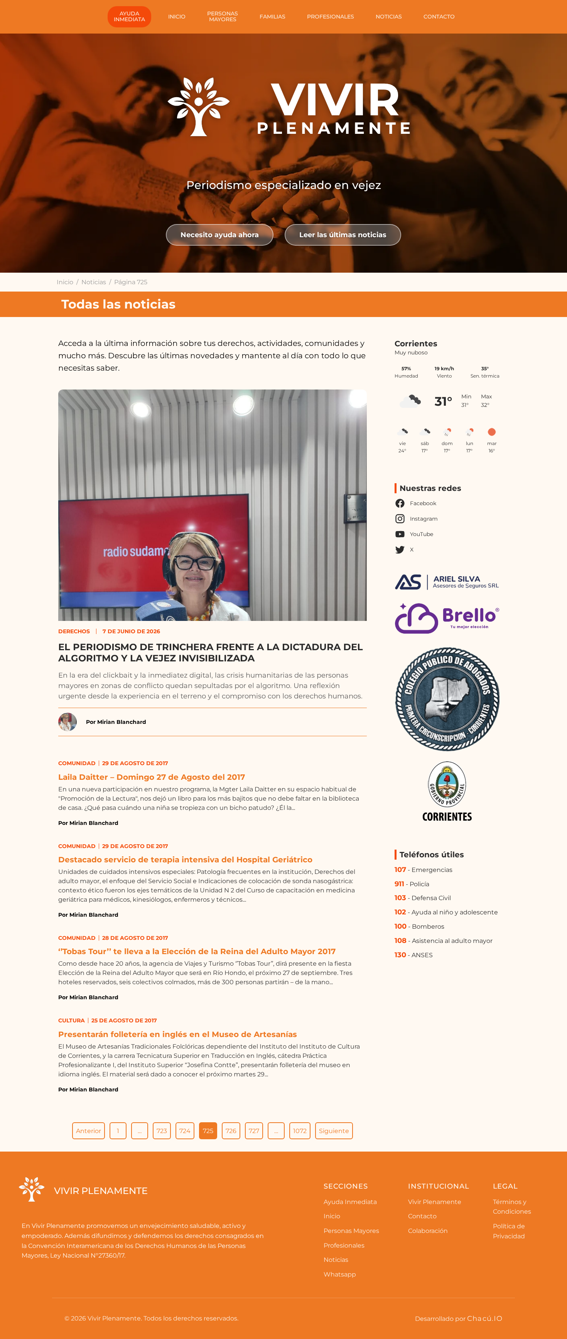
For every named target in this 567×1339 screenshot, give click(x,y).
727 (254, 1131)
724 (185, 1131)
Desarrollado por (459, 1318)
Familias (272, 16)
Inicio (177, 16)
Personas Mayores (351, 1230)
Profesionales (330, 16)
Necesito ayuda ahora (220, 235)
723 (162, 1131)
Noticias (389, 16)
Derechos (74, 631)
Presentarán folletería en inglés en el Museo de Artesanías (177, 1034)
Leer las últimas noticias (342, 235)
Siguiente (334, 1131)
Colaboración (428, 1230)
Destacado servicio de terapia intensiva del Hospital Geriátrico (185, 859)
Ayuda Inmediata (350, 1202)
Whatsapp (340, 1274)
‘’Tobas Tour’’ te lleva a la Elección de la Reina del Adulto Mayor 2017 (197, 951)
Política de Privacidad (509, 1231)
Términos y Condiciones (512, 1207)
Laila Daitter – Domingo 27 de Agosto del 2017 (151, 777)
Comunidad (77, 763)
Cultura (71, 1020)
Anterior (88, 1131)
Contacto (439, 16)
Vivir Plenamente (434, 1202)
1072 (300, 1131)
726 (231, 1131)
